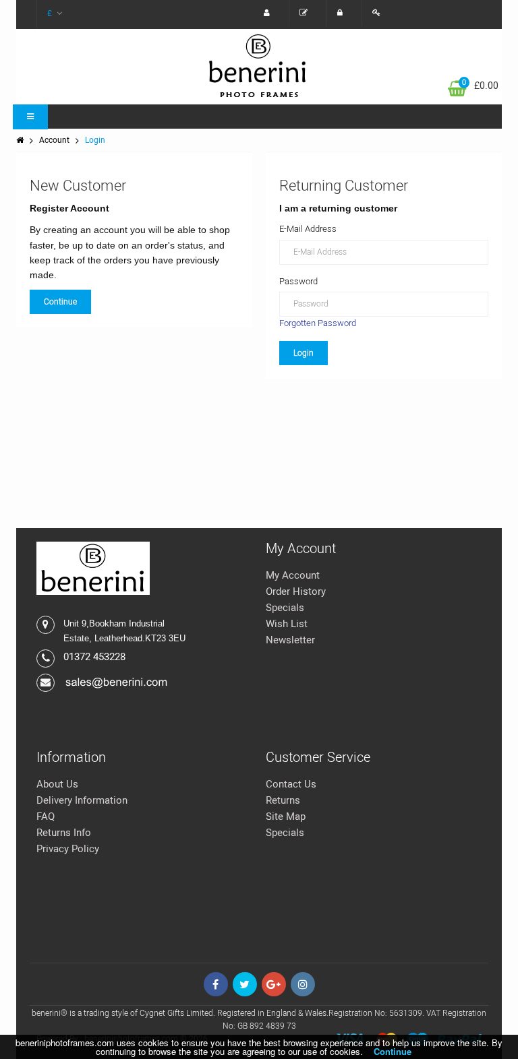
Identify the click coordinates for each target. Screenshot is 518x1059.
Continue (60, 302)
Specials (285, 607)
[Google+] (274, 984)
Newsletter (290, 640)
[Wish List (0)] (306, 13)
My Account (293, 575)
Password (298, 281)
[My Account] (270, 13)
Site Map (286, 816)
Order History (296, 591)
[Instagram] (303, 984)
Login (95, 140)
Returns (283, 800)
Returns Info (63, 832)
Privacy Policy (67, 848)
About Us (57, 784)
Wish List (287, 623)
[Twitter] (245, 984)
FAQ (45, 816)
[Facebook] (216, 984)
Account (54, 140)
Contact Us (291, 784)
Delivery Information (81, 800)
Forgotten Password (317, 323)
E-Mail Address (308, 228)
